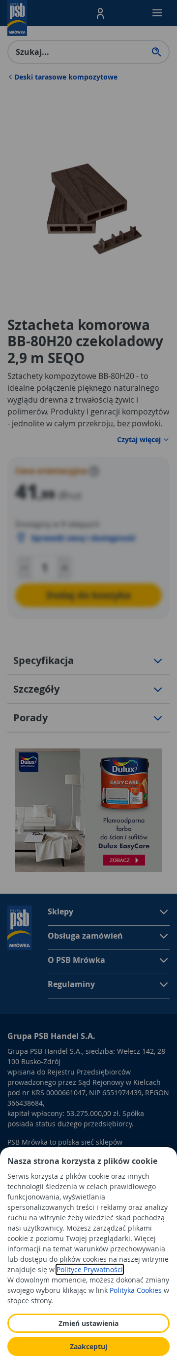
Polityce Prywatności (90, 1269)
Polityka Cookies (136, 1290)
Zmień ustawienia (88, 1323)
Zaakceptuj (88, 1346)
